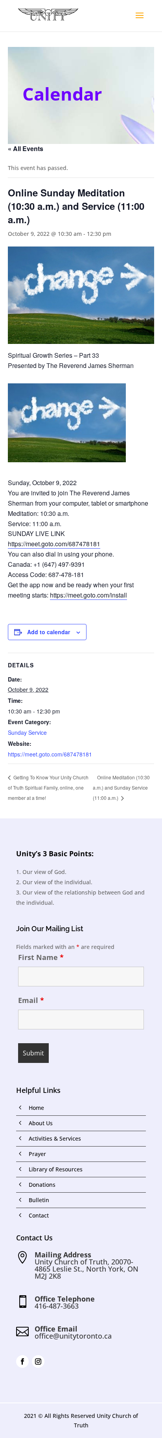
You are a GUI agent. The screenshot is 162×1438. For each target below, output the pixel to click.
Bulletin (39, 1200)
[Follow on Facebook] (22, 1361)
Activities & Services (55, 1138)
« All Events (25, 148)
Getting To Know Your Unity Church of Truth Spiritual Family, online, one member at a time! (48, 787)
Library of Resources (56, 1169)
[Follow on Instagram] (38, 1361)
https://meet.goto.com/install (88, 594)
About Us (41, 1123)
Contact (39, 1215)
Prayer (37, 1154)
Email (31, 1000)
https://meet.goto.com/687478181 (54, 543)
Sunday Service (27, 732)
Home (36, 1107)
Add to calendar (48, 632)
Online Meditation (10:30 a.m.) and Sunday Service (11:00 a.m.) (121, 787)
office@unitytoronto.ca (73, 1336)
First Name (41, 957)
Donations (42, 1184)
